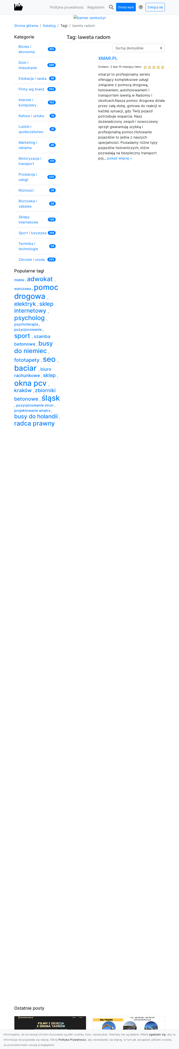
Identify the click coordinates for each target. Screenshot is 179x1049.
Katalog (49, 25)
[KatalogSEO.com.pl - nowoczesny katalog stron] (18, 7)
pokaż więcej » (119, 158)
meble (19, 280)
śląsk (50, 397)
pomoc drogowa (36, 292)
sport (23, 335)
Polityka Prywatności (72, 1039)
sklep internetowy (33, 307)
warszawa (23, 288)
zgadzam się (157, 1034)
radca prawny (34, 423)
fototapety (27, 360)
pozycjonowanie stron (35, 405)
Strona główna (26, 25)
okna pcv (31, 383)
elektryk (25, 303)
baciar (26, 368)
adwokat (41, 279)
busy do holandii (36, 416)
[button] (111, 7)
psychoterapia (26, 324)
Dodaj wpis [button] (126, 7)
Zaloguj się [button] (155, 7)
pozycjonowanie (28, 329)
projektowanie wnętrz (32, 410)
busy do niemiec (33, 347)
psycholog (30, 318)
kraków (23, 390)
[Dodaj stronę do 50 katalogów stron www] (90, 17)
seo (50, 359)
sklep (50, 375)
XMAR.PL (107, 58)
